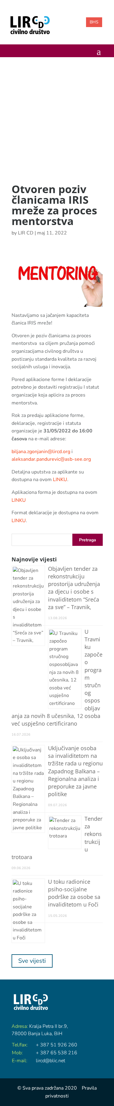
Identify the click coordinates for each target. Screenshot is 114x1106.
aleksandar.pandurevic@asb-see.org (51, 459)
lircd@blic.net (50, 1060)
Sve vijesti (32, 961)
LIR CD (25, 233)
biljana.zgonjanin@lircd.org (41, 451)
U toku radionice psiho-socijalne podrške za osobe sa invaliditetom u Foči (74, 893)
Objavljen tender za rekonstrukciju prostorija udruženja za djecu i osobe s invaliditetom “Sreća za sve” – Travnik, (74, 588)
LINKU (60, 479)
